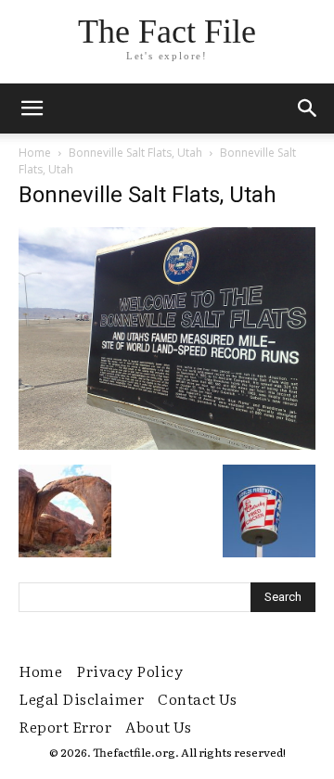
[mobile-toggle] (31, 108)
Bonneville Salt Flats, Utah (135, 152)
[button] (308, 108)
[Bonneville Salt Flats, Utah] (167, 445)
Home (35, 152)
